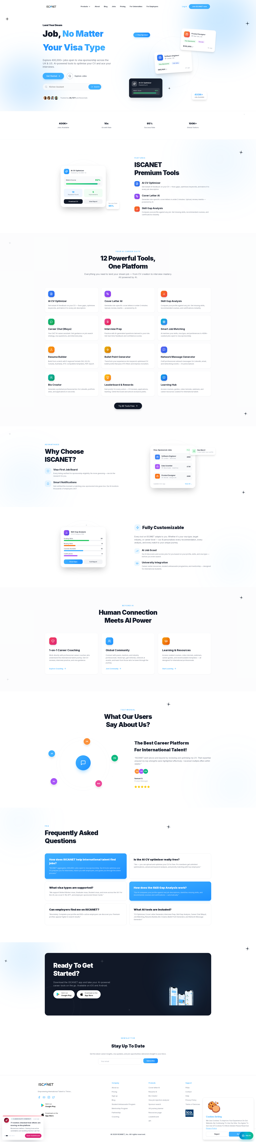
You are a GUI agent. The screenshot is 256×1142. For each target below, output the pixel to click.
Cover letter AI (154, 1088)
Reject (216, 1134)
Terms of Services (192, 1104)
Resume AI (153, 1092)
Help (187, 1096)
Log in (184, 6)
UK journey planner (156, 1108)
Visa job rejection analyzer (159, 1100)
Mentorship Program (120, 1108)
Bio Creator (153, 1096)
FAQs (187, 1088)
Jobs (114, 6)
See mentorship (34, 1136)
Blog (105, 6)
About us (115, 1088)
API (150, 1121)
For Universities (136, 6)
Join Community (112, 669)
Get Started (51, 76)
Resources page (155, 1113)
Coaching (115, 1117)
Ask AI (248, 1136)
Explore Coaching (56, 669)
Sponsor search (155, 1104)
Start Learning (167, 669)
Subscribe (151, 1061)
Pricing (122, 6)
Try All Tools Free (126, 406)
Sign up (115, 1096)
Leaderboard (154, 1117)
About (97, 6)
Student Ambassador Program (123, 1104)
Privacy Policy (211, 1128)
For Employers (152, 6)
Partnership (116, 1113)
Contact (188, 1092)
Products (84, 6)
